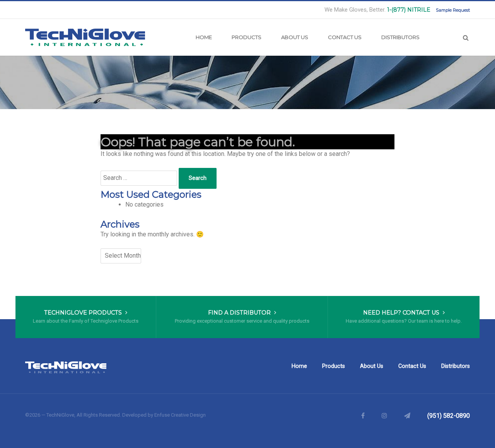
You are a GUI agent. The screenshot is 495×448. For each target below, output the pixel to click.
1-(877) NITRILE (408, 9)
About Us (294, 37)
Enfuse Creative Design (180, 415)
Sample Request (453, 10)
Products (246, 37)
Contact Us (345, 37)
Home (204, 37)
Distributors (400, 37)
